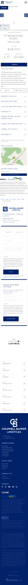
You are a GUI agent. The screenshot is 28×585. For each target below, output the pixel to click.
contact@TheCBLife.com (9, 438)
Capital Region (5, 452)
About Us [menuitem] (4, 468)
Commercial (7, 410)
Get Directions (14, 174)
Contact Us (5, 222)
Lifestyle (6, 370)
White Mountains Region (7, 449)
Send (11, 272)
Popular (5, 377)
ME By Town (7, 390)
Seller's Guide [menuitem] (5, 465)
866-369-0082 (6, 436)
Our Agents (11, 222)
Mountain (6, 403)
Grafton (14, 199)
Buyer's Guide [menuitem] (5, 463)
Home (2, 199)
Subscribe (11, 318)
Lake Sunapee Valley (7, 447)
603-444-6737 (8, 219)
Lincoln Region (5, 455)
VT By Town (7, 397)
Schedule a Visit (19, 232)
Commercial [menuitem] (5, 466)
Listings (7, 199)
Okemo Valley (5, 454)
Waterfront (7, 363)
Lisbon (18, 199)
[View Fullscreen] (3, 155)
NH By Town (7, 383)
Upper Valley (5, 446)
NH (10, 199)
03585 (22, 199)
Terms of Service (14, 276)
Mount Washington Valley (7, 450)
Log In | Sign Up (5, 478)
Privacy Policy (6, 276)
